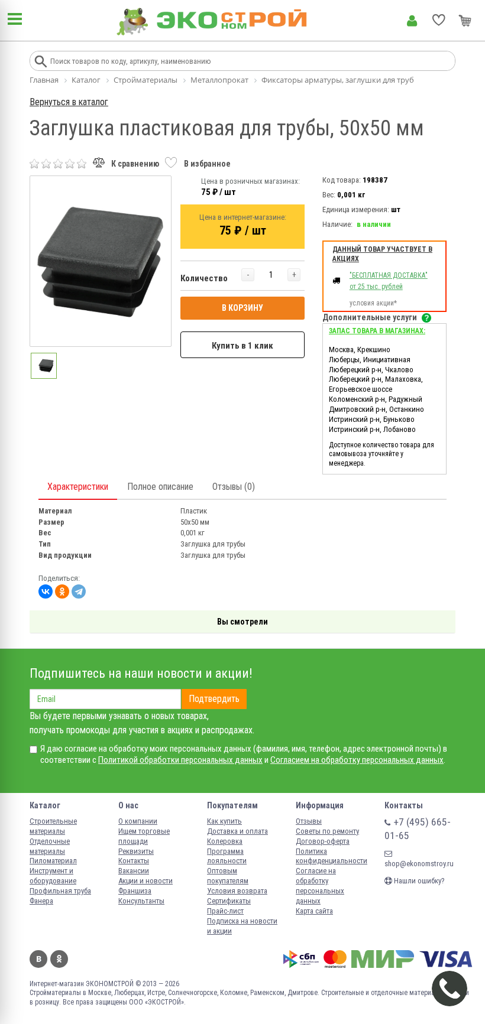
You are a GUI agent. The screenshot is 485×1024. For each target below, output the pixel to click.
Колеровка (224, 841)
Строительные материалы (53, 826)
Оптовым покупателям (227, 875)
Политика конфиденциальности (331, 856)
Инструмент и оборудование (53, 875)
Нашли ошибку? (418, 880)
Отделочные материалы (50, 846)
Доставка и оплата (237, 831)
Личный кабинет (412, 20)
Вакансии (133, 870)
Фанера (41, 900)
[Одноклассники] (62, 591)
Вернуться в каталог (69, 102)
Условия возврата (237, 890)
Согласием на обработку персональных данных (357, 760)
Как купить (224, 821)
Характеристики (77, 486)
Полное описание (160, 486)
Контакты (133, 860)
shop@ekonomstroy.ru (419, 863)
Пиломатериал (53, 860)
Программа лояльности (227, 856)
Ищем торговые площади (144, 836)
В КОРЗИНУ (242, 308)
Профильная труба (60, 890)
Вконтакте (38, 959)
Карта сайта (314, 910)
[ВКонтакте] (45, 591)
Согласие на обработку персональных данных (320, 885)
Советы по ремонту (327, 831)
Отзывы (309, 821)
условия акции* (373, 303)
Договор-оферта (323, 841)
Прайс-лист (225, 910)
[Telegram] (79, 591)
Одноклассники (59, 959)
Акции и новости (145, 880)
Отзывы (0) (233, 486)
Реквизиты (136, 851)
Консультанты (141, 900)
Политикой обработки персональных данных (180, 760)
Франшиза (134, 890)
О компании (137, 821)
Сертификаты (229, 900)
